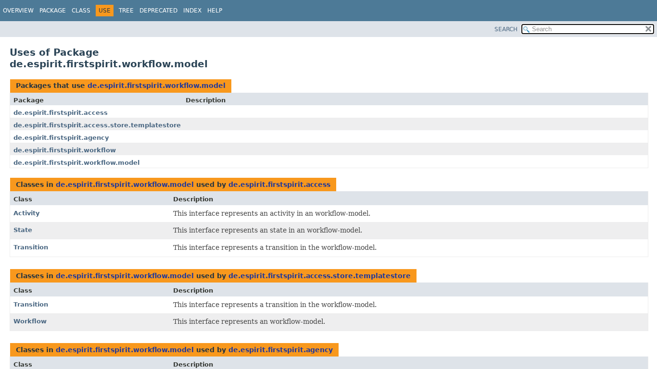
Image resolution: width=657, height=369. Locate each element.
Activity (26, 213)
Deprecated (158, 10)
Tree (126, 10)
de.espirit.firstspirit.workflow (64, 150)
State (22, 230)
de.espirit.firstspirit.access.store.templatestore (97, 125)
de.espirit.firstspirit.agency (61, 137)
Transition (30, 247)
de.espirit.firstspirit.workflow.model (157, 85)
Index (192, 10)
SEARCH (506, 29)
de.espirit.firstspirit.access (60, 112)
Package (52, 10)
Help (214, 10)
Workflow (30, 321)
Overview (18, 10)
